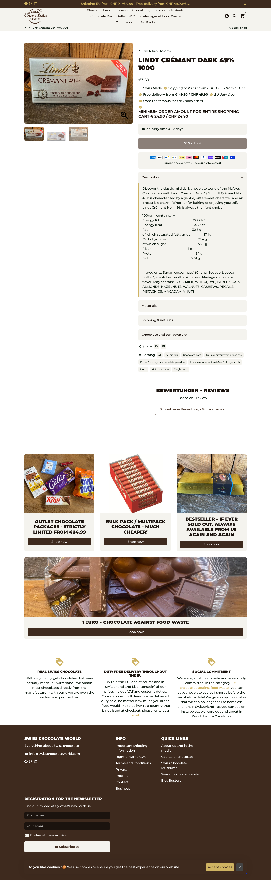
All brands (172, 355)
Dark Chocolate (160, 50)
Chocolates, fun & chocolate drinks (158, 10)
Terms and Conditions (133, 763)
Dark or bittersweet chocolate (224, 355)
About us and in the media (177, 748)
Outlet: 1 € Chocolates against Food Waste (148, 16)
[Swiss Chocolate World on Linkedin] (35, 4)
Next (127, 83)
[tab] (192, 177)
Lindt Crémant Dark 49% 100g (50, 27)
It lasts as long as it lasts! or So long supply (215, 362)
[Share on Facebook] (241, 27)
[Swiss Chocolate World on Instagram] (30, 4)
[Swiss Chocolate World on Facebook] (26, 4)
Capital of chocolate (177, 757)
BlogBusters (171, 780)
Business (123, 788)
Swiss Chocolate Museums (174, 765)
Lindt (143, 369)
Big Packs (147, 22)
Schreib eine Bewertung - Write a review (192, 409)
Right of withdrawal (131, 757)
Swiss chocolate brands (180, 774)
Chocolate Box (101, 16)
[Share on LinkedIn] (245, 27)
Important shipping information (131, 748)
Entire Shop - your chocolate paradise (162, 362)
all (159, 355)
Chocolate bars (100, 10)
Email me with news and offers (48, 835)
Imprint (122, 776)
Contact (122, 782)
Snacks (122, 10)
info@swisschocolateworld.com (52, 754)
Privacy (122, 769)
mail (135, 715)
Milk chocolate (160, 369)
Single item (180, 369)
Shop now (59, 542)
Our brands (126, 22)
